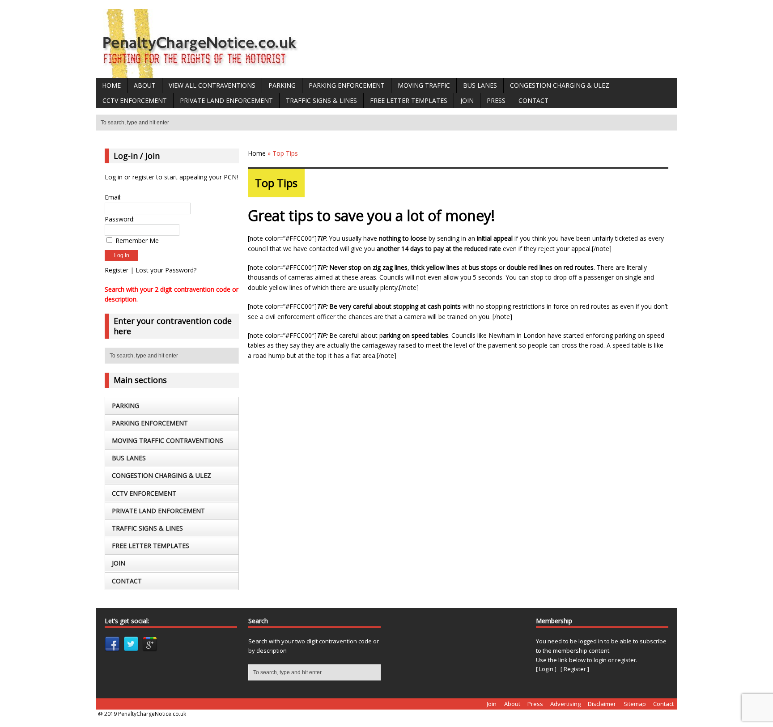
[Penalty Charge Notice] (201, 72)
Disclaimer (602, 704)
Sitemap (635, 704)
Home (111, 85)
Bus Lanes (480, 85)
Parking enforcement (347, 85)
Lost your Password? (166, 270)
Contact (533, 100)
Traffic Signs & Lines (321, 100)
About (145, 85)
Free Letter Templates (408, 100)
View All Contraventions (212, 85)
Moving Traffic (424, 85)
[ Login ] (546, 669)
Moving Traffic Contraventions (167, 440)
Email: (113, 197)
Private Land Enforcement (226, 100)
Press (496, 100)
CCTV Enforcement (134, 100)
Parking (282, 85)
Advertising (565, 704)
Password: (120, 219)
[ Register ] (575, 669)
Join (467, 100)
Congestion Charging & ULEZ (559, 85)
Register (116, 270)
